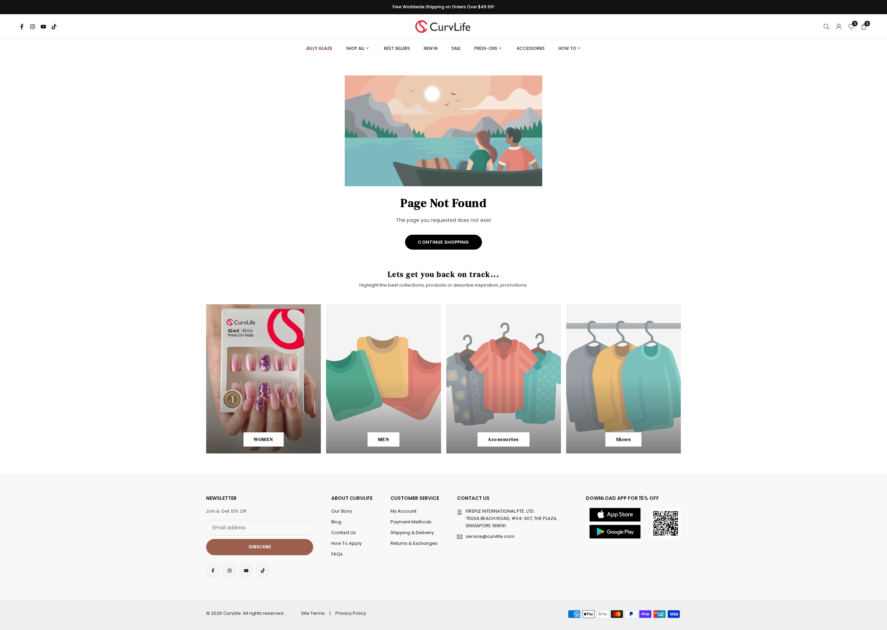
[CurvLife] (444, 25)
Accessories (531, 48)
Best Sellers (397, 48)
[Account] (839, 26)
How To (567, 48)
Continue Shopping (443, 242)
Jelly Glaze (319, 48)
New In (431, 48)
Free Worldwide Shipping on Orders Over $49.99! (443, 7)
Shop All (355, 48)
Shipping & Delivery (412, 532)
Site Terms (313, 613)
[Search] (826, 26)
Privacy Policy (350, 613)
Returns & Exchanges (414, 543)
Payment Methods (410, 522)
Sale (455, 48)
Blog (336, 522)
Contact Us (343, 532)
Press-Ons (485, 48)
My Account (403, 511)
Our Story (341, 511)
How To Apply (346, 543)
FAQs (337, 554)
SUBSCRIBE (259, 547)
